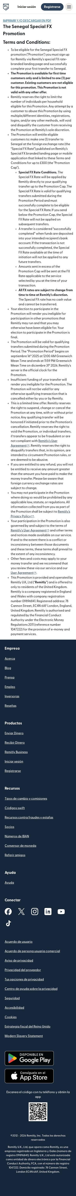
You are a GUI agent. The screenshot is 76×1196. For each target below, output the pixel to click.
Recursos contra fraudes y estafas (29, 817)
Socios (9, 826)
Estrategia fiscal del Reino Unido (27, 1026)
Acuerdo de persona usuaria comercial (32, 951)
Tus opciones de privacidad (24, 979)
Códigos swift (15, 808)
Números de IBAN (17, 836)
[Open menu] (69, 7)
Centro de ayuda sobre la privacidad (31, 988)
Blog (8, 668)
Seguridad (12, 998)
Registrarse (52, 6)
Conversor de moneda (20, 845)
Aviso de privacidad (19, 960)
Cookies (11, 1017)
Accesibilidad (14, 1007)
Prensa (9, 677)
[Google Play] (29, 1058)
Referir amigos (15, 855)
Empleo (10, 687)
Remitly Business (16, 752)
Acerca (10, 658)
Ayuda (9, 882)
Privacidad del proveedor (23, 970)
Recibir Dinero (15, 742)
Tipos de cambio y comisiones (26, 798)
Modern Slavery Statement (24, 1036)
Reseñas (10, 705)
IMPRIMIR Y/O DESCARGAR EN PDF (27, 20)
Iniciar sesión (27, 6)
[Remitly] (6, 7)
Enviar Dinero (14, 733)
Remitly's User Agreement (30, 530)
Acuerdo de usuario (19, 941)
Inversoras (12, 696)
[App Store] (29, 1076)
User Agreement (23, 572)
